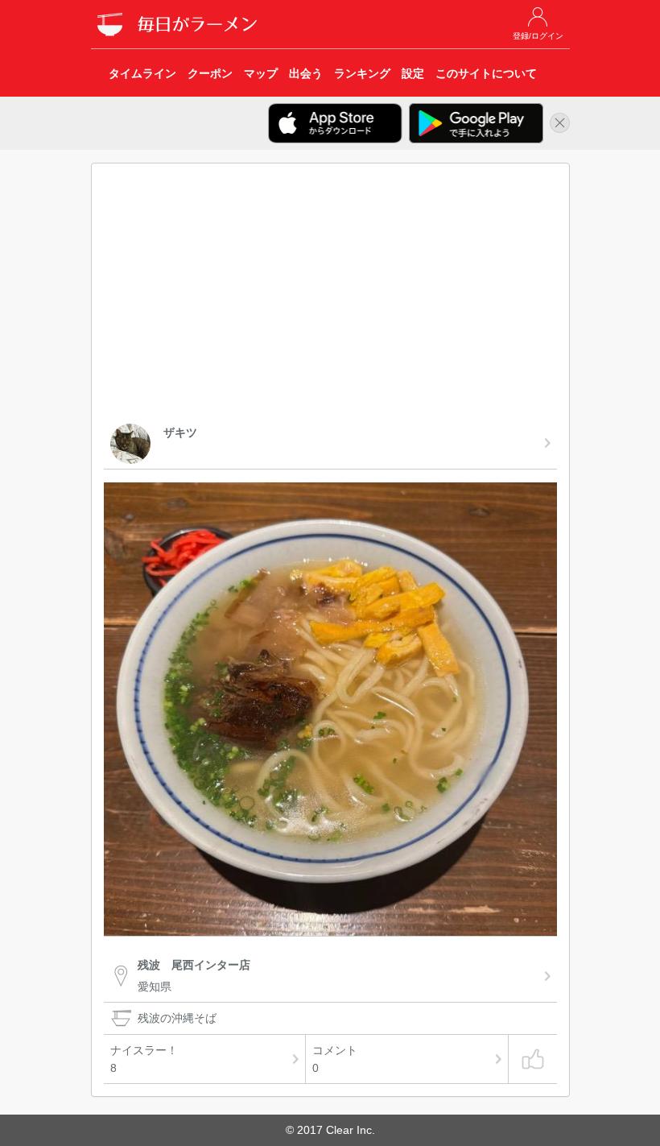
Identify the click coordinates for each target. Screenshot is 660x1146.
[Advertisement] (330, 296)
